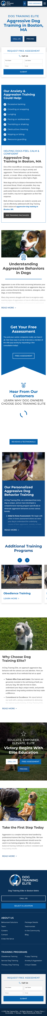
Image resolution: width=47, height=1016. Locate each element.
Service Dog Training (9, 961)
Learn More (10, 598)
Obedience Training (9, 956)
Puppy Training (31, 956)
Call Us (17, 39)
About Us (7, 918)
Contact (4, 935)
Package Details (31, 922)
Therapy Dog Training (10, 965)
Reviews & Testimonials (24, 442)
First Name (8, 60)
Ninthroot (39, 1013)
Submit (23, 72)
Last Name (28, 60)
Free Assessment (35, 3)
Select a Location (23, 906)
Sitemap (18, 1013)
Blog (27, 935)
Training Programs (14, 952)
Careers (4, 931)
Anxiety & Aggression (33, 961)
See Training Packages (17, 215)
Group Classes (30, 965)
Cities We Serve (7, 939)
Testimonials (30, 926)
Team (3, 926)
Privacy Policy (39, 1011)
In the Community (32, 931)
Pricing (30, 39)
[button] (23, 56)
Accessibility (9, 1013)
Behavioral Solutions (9, 922)
